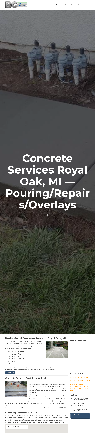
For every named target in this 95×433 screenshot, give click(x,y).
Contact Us (77, 5)
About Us (58, 5)
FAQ (71, 5)
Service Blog (86, 5)
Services (65, 5)
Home (51, 5)
